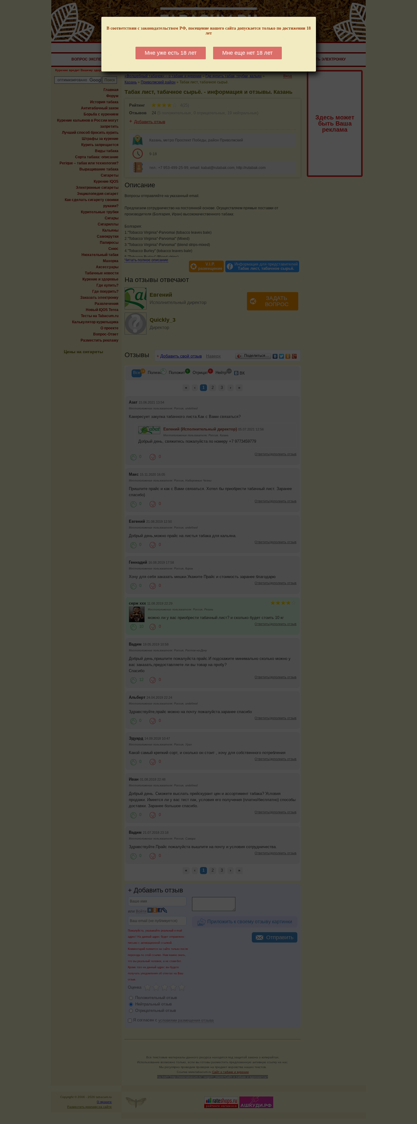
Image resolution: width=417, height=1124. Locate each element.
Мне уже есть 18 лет (171, 53)
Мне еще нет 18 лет (247, 53)
